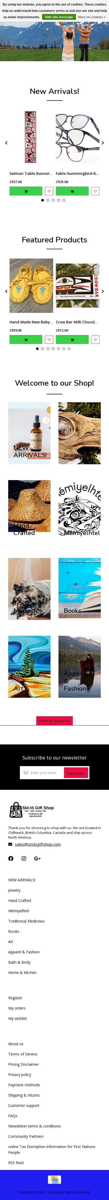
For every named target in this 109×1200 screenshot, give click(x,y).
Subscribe (76, 773)
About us (16, 1043)
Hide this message (59, 17)
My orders (17, 1008)
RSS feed (16, 1162)
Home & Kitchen (22, 972)
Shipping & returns (24, 1095)
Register (15, 997)
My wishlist (17, 1018)
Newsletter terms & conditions (34, 1126)
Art (10, 941)
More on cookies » (92, 17)
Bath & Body (19, 962)
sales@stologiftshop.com (38, 844)
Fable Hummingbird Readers (82, 173)
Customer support (23, 1105)
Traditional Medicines (26, 921)
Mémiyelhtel (18, 910)
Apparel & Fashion (24, 951)
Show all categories (54, 720)
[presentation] (6, 143)
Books (13, 931)
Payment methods (24, 1084)
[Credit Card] (54, 1182)
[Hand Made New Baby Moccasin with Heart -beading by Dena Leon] (31, 286)
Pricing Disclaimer (23, 1064)
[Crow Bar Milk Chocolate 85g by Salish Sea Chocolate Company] (77, 286)
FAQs (12, 1115)
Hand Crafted (19, 900)
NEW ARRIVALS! (21, 879)
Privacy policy (19, 1074)
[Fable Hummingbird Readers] (77, 137)
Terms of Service (22, 1053)
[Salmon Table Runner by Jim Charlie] (31, 137)
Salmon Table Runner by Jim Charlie (43, 173)
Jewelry (14, 890)
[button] (42, 200)
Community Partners (26, 1136)
